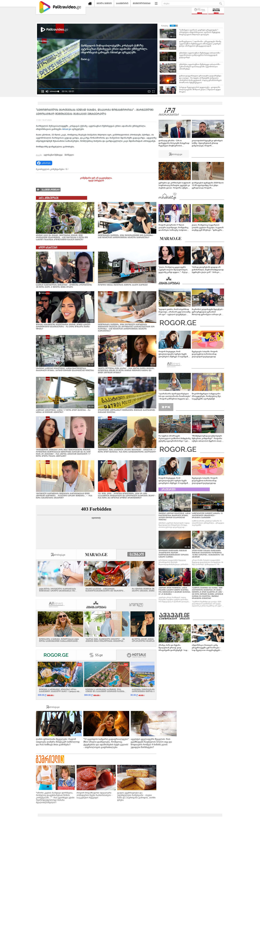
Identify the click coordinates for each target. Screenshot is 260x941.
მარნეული (69, 155)
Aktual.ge (66, 129)
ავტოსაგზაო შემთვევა (53, 155)
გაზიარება (46, 163)
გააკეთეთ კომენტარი (51, 189)
